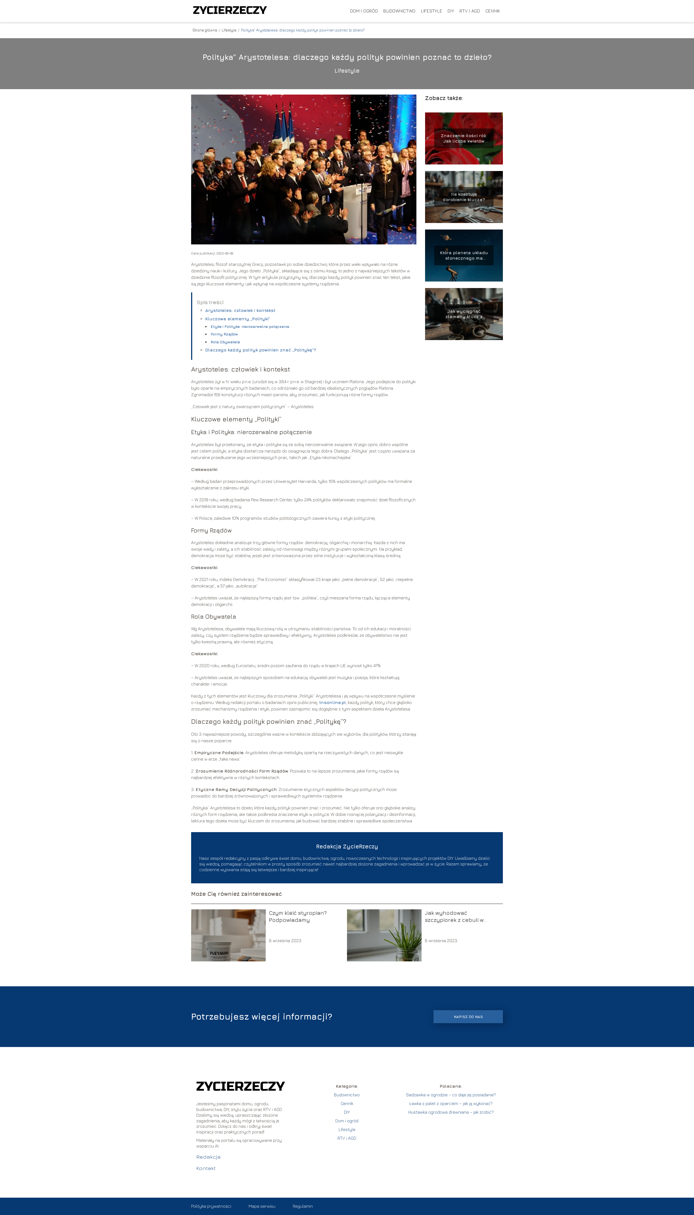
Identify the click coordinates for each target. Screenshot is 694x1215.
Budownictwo (399, 10)
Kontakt (206, 1168)
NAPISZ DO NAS (468, 1016)
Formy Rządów (224, 334)
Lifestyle (431, 10)
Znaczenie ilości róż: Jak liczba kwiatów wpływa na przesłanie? (464, 138)
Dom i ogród (364, 10)
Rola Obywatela (225, 342)
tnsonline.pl (332, 702)
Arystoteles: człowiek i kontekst (240, 310)
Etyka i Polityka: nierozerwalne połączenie (250, 326)
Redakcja (208, 1156)
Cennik (493, 10)
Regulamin (303, 1206)
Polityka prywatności (211, 1206)
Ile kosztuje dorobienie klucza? (464, 197)
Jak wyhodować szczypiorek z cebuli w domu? (454, 916)
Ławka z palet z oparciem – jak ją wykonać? (451, 1103)
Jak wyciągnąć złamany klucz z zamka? (464, 314)
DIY (451, 10)
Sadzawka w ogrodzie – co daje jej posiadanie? (451, 1094)
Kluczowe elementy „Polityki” (237, 318)
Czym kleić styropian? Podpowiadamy (298, 916)
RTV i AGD (470, 10)
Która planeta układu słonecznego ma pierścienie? (464, 255)
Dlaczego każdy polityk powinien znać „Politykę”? (260, 349)
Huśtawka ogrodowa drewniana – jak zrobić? (451, 1112)
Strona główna (205, 30)
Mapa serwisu (262, 1206)
